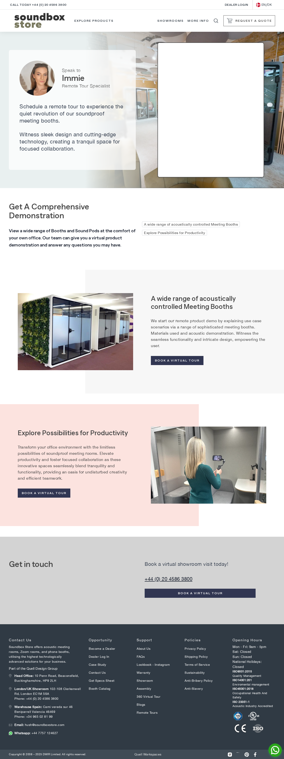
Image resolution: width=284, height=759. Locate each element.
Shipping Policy (196, 656)
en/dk (267, 4)
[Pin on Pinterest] (247, 754)
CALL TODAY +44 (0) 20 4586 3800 (38, 4)
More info (198, 20)
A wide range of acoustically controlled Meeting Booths (191, 224)
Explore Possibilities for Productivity (174, 233)
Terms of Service (197, 664)
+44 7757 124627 (36, 733)
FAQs (141, 656)
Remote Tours (147, 712)
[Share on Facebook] (255, 754)
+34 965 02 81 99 (39, 716)
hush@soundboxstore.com (39, 725)
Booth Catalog (99, 688)
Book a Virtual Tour (177, 360)
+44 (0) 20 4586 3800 (168, 579)
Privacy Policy (195, 648)
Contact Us (97, 672)
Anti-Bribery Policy (199, 680)
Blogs (141, 704)
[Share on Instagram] (230, 754)
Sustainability (195, 672)
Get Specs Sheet (101, 680)
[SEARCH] (216, 21)
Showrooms (170, 20)
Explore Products (93, 20)
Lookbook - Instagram (153, 664)
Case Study (97, 664)
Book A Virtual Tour (44, 493)
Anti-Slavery (194, 688)
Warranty (143, 672)
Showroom (145, 680)
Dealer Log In (99, 656)
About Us (143, 648)
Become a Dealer (102, 648)
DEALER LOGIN (236, 4)
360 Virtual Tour (148, 696)
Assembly (144, 688)
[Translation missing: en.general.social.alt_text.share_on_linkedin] (238, 754)
